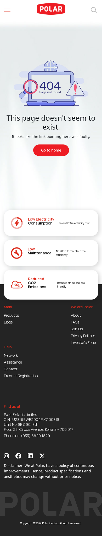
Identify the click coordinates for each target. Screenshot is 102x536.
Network (11, 355)
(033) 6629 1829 (35, 435)
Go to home (51, 150)
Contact (11, 368)
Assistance (13, 362)
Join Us (77, 328)
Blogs (8, 322)
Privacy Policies (83, 335)
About (76, 315)
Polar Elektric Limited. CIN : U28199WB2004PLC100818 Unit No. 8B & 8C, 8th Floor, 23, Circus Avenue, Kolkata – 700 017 (38, 422)
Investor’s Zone (83, 342)
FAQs (75, 322)
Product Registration (21, 375)
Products (11, 315)
